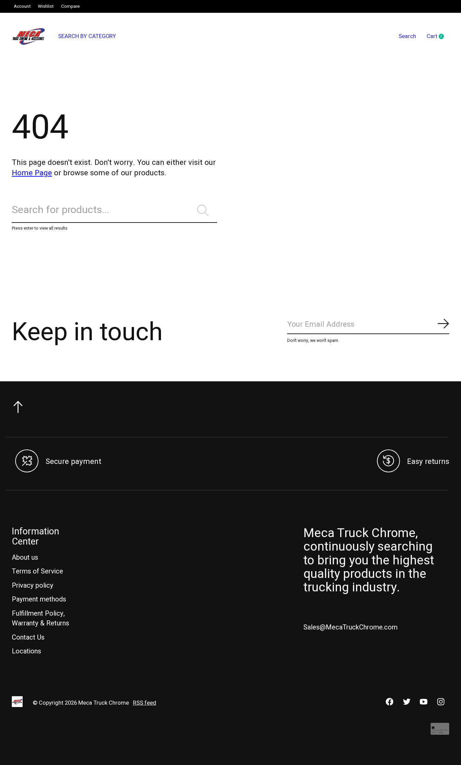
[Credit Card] (440, 732)
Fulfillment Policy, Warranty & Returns (40, 618)
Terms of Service (37, 571)
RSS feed (144, 703)
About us (25, 557)
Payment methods (39, 599)
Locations (26, 651)
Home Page (32, 173)
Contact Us (28, 637)
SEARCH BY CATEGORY (87, 36)
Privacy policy (32, 585)
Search (407, 36)
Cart (438, 36)
